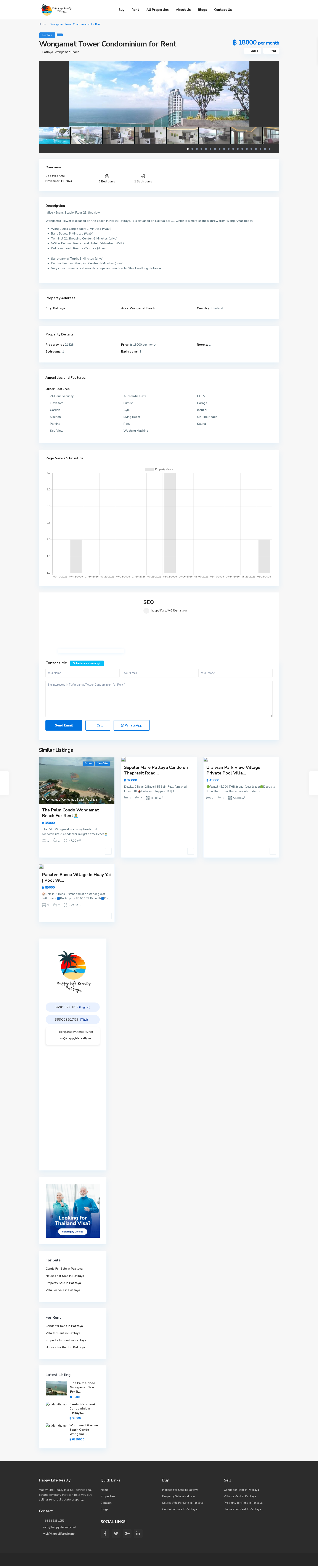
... (110, 834)
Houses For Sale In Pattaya (65, 1276)
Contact (106, 1503)
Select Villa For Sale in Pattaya (183, 1503)
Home (42, 24)
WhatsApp (133, 725)
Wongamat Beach (67, 52)
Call (99, 725)
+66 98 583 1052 (53, 1520)
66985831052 (67, 1007)
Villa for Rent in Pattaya (63, 1333)
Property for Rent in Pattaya (66, 1340)
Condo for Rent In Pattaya (64, 1326)
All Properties (157, 10)
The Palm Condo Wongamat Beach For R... (83, 1387)
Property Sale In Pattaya (63, 1283)
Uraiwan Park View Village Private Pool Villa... (233, 770)
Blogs (202, 10)
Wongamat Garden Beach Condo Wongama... (83, 1429)
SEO (148, 602)
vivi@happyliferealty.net (76, 1038)
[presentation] (47, 102)
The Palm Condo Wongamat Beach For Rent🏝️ (70, 813)
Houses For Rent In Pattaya (65, 1347)
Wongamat (52, 800)
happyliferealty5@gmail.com (169, 611)
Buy (121, 10)
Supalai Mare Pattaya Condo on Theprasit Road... (156, 770)
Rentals (47, 35)
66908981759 (67, 1019)
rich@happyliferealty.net (76, 1032)
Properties (108, 1496)
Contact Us (223, 10)
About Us (183, 10)
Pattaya (47, 52)
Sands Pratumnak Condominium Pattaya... (82, 1408)
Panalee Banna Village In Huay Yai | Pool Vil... (76, 877)
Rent (135, 10)
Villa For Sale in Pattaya (63, 1290)
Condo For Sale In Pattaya (64, 1269)
